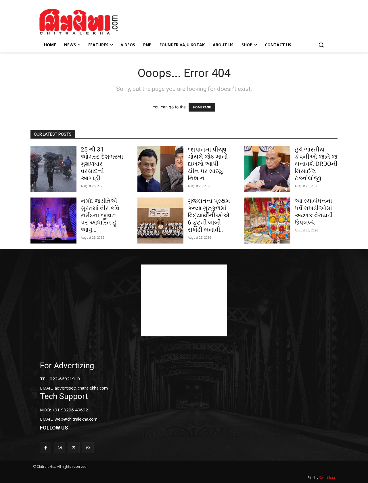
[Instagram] (59, 447)
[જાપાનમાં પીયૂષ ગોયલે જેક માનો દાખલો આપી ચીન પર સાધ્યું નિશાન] (160, 169)
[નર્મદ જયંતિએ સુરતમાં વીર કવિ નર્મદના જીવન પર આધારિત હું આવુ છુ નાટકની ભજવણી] (53, 221)
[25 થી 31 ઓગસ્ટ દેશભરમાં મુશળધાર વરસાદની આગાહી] (53, 169)
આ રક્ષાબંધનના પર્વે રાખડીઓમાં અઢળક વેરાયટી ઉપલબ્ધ (314, 212)
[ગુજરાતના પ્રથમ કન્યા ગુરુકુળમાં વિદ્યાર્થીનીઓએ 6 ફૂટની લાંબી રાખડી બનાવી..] (160, 221)
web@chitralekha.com (76, 419)
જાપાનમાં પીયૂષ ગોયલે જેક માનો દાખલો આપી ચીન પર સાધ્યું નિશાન (208, 164)
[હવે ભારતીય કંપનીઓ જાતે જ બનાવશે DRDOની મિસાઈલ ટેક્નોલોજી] (267, 169)
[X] (73, 447)
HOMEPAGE (202, 107)
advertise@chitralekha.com (81, 388)
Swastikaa (327, 477)
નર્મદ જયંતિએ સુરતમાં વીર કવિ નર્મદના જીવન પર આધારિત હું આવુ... (100, 215)
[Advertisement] (232, 21)
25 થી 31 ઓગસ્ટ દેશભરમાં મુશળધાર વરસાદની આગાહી (102, 164)
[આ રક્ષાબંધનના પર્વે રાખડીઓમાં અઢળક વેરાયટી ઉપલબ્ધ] (267, 221)
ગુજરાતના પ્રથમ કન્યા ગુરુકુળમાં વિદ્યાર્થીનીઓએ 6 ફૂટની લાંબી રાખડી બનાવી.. (209, 215)
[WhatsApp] (88, 447)
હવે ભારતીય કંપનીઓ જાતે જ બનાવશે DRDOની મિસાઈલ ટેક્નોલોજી (316, 164)
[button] (321, 45)
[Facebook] (45, 447)
